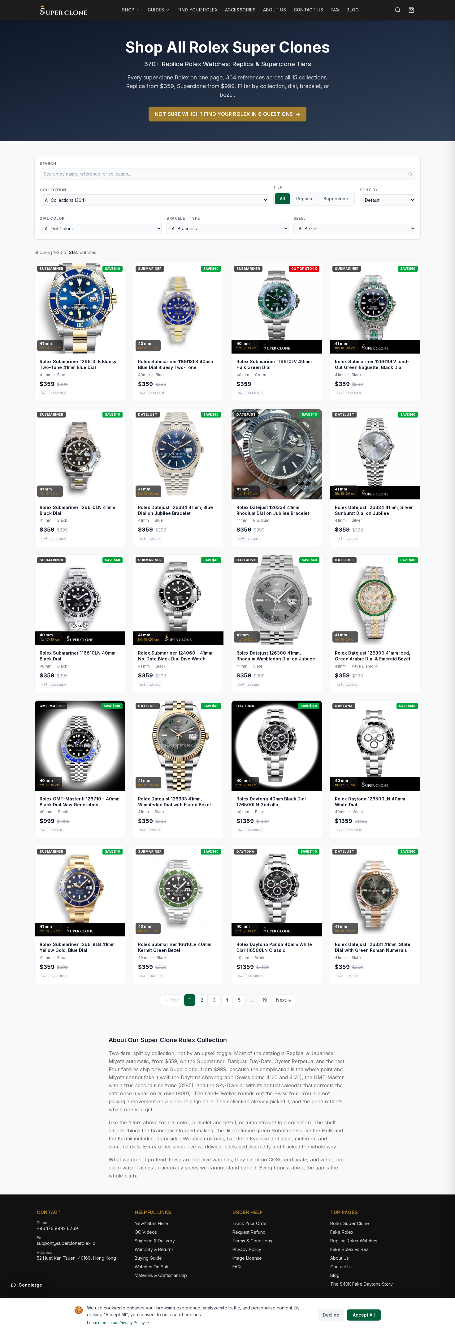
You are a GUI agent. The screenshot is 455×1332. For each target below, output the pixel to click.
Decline (331, 1314)
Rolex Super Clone (349, 1223)
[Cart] (411, 10)
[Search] (397, 10)
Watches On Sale (152, 1266)
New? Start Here (151, 1223)
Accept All (364, 1314)
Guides (156, 9)
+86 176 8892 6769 (57, 1228)
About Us (274, 9)
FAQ (335, 9)
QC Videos (146, 1232)
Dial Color (52, 218)
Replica (304, 198)
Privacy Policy (246, 1249)
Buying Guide (148, 1258)
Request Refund (249, 1232)
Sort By (369, 190)
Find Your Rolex (197, 9)
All (282, 198)
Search (48, 163)
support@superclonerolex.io (66, 1243)
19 (264, 1000)
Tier (277, 187)
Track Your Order (250, 1223)
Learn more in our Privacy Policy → (118, 1322)
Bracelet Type (183, 218)
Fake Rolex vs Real (350, 1249)
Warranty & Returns (154, 1249)
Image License (247, 1258)
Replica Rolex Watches (353, 1240)
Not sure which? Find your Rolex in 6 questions (227, 114)
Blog (352, 9)
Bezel (299, 218)
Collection (53, 190)
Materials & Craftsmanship (161, 1275)
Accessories (240, 9)
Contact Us (308, 9)
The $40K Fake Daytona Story (361, 1284)
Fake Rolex (341, 1232)
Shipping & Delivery (155, 1240)
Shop (128, 9)
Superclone (335, 198)
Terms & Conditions (252, 1240)
